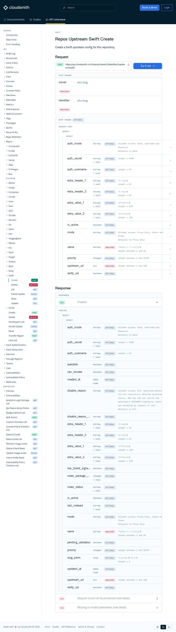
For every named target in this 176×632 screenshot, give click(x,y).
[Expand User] (4, 368)
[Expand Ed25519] (7, 156)
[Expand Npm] (7, 252)
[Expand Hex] (7, 234)
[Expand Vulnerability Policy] (4, 377)
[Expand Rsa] (7, 174)
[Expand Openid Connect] (4, 114)
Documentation (16, 19)
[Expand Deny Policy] (4, 63)
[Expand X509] (7, 308)
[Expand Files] (4, 77)
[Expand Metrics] (4, 105)
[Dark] (169, 627)
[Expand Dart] (7, 206)
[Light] (157, 627)
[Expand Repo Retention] (4, 137)
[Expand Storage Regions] (4, 359)
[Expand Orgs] (4, 118)
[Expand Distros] (4, 68)
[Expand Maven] (7, 243)
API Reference (68, 626)
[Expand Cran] (7, 201)
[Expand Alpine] (7, 183)
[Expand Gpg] (7, 165)
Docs (47, 626)
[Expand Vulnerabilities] (4, 373)
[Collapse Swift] (7, 276)
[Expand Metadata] (4, 100)
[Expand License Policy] (4, 91)
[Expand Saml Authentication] (4, 345)
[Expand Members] (4, 95)
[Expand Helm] (7, 229)
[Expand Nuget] (7, 257)
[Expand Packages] (4, 123)
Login (167, 7)
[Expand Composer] (7, 192)
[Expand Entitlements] (4, 72)
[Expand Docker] (7, 215)
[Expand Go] (7, 225)
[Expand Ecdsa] (7, 151)
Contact (100, 626)
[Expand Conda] (7, 197)
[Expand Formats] (4, 81)
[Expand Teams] (4, 364)
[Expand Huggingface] (7, 239)
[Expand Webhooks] (4, 382)
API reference (57, 19)
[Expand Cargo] (7, 188)
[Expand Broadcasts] (4, 58)
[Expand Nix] (7, 248)
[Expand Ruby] (7, 271)
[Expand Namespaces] (4, 109)
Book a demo (149, 7)
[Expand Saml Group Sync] (4, 350)
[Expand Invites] (4, 86)
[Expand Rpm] (7, 266)
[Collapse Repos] (4, 142)
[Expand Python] (7, 262)
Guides (37, 19)
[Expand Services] (4, 354)
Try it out (146, 65)
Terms (81, 626)
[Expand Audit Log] (4, 54)
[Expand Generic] (7, 220)
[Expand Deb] (7, 211)
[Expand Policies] (4, 391)
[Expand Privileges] (7, 169)
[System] (163, 627)
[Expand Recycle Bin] (4, 132)
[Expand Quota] (4, 128)
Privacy (90, 626)
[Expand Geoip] (7, 160)
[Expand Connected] (7, 146)
